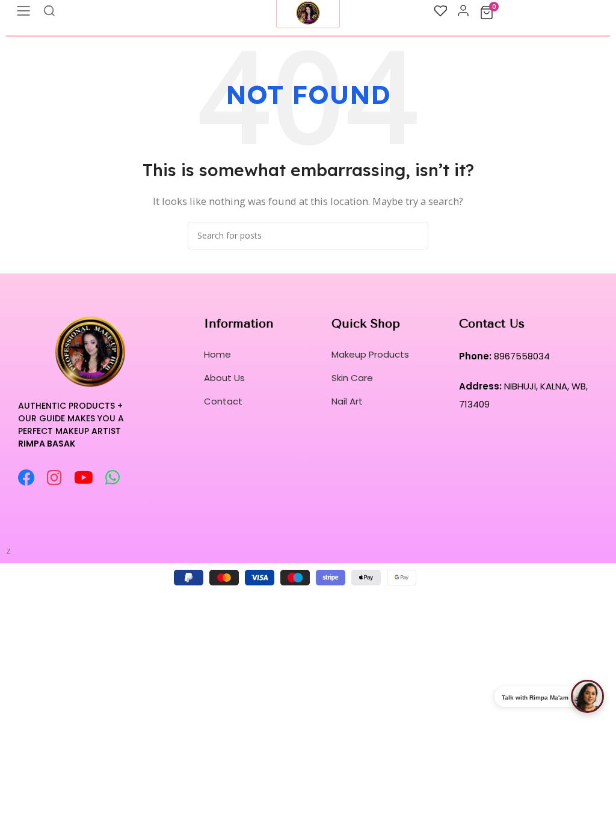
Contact (223, 401)
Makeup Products (370, 354)
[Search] (414, 235)
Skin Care (352, 377)
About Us (224, 377)
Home (217, 354)
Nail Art (347, 401)
